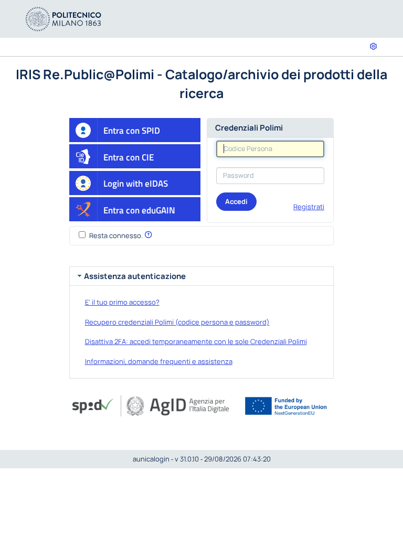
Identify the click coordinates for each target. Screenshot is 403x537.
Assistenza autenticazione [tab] (135, 276)
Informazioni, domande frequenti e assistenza (158, 361)
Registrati (308, 206)
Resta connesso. (116, 235)
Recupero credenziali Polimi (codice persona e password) (177, 322)
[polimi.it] (63, 18)
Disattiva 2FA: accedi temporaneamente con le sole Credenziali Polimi (196, 341)
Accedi (236, 201)
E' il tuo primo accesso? (122, 302)
